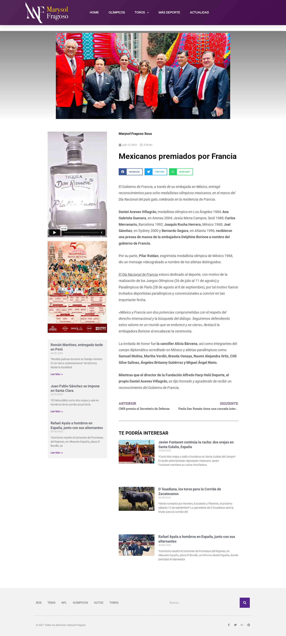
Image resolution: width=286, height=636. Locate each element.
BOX (38, 602)
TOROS (140, 12)
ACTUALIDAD (199, 12)
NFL (64, 602)
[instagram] (256, 12)
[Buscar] (245, 603)
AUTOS (98, 602)
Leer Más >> (57, 374)
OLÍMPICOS (117, 12)
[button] (131, 171)
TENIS (51, 602)
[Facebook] (239, 12)
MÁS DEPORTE (169, 12)
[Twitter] (247, 12)
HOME (94, 12)
